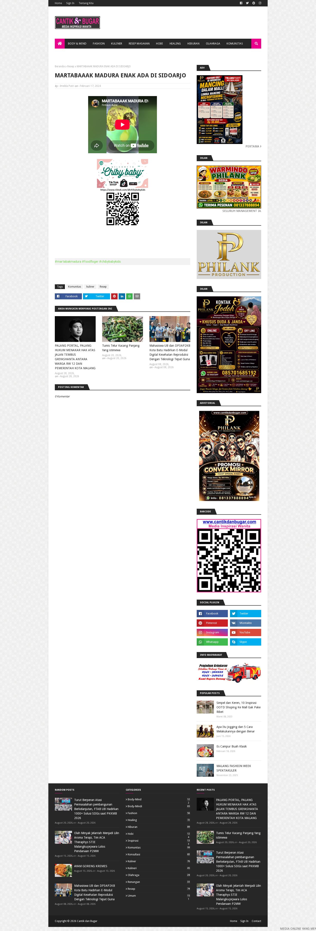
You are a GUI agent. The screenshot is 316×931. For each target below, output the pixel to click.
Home (58, 3)
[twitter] (247, 3)
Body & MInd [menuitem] (77, 43)
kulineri (159, 868)
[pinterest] (253, 3)
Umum (159, 895)
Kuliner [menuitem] (116, 43)
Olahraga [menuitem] (213, 43)
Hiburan (159, 826)
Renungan (159, 882)
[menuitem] (60, 44)
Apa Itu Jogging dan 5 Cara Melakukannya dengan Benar (235, 729)
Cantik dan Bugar (87, 921)
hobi (159, 833)
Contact (256, 921)
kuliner (90, 286)
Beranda (60, 66)
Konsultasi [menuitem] (66, 53)
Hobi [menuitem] (159, 43)
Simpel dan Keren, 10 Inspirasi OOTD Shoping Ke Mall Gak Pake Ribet (238, 707)
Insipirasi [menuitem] (88, 53)
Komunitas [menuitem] (235, 43)
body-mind (159, 799)
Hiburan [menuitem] (193, 43)
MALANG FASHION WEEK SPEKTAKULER (233, 768)
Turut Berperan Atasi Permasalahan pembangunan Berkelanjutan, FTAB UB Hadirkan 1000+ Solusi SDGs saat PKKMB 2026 (96, 809)
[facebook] (241, 3)
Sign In (70, 3)
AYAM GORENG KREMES (90, 866)
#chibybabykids (110, 261)
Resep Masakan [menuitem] (139, 43)
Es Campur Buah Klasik (231, 746)
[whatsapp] (212, 642)
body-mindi (159, 806)
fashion (159, 813)
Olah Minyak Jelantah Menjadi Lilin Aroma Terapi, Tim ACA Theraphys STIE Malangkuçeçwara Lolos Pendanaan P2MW (96, 842)
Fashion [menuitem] (99, 43)
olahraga (159, 875)
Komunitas (74, 286)
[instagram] (259, 3)
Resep (70, 66)
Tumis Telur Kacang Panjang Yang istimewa (121, 348)
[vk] (245, 623)
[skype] (245, 642)
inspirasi (159, 840)
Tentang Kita (86, 3)
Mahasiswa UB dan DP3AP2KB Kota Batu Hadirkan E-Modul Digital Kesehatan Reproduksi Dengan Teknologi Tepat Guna (169, 352)
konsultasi (159, 854)
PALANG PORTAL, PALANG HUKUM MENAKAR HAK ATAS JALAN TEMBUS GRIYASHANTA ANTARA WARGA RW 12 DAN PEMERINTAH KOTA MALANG (75, 357)
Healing (159, 820)
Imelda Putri (67, 85)
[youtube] (245, 632)
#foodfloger (90, 261)
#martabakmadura (68, 261)
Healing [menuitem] (175, 43)
